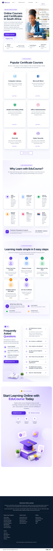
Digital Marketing (6, 524)
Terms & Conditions (7, 537)
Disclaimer (5, 538)
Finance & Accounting (7, 527)
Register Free (9, 38)
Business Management (7, 521)
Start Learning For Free (11, 361)
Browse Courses (10, 34)
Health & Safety (6, 517)
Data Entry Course (23, 520)
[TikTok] (48, 549)
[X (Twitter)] (47, 549)
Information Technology (7, 520)
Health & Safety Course (23, 521)
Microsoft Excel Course (23, 518)
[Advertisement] (26, 184)
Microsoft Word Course (23, 517)
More (36, 2)
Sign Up (43, 3)
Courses (13, 2)
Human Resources (7, 518)
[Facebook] (46, 549)
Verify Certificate (30, 2)
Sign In (42, 1)
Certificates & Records (21, 2)
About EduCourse (6, 534)
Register (37, 521)
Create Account (18, 413)
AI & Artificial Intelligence (8, 523)
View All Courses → (26, 152)
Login (36, 523)
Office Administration (23, 523)
